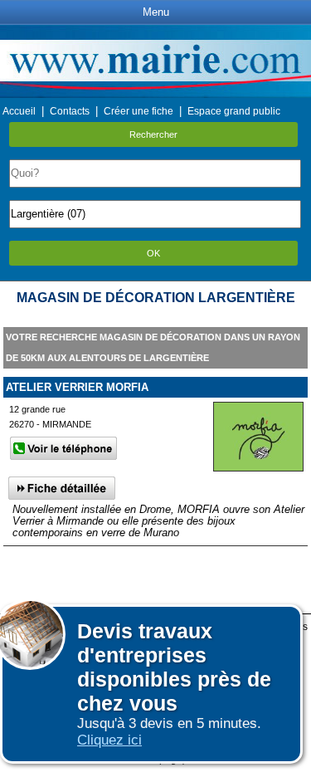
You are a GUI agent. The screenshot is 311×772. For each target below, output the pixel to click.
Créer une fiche (138, 111)
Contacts (70, 111)
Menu (156, 12)
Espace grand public (233, 111)
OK (153, 253)
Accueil (19, 111)
